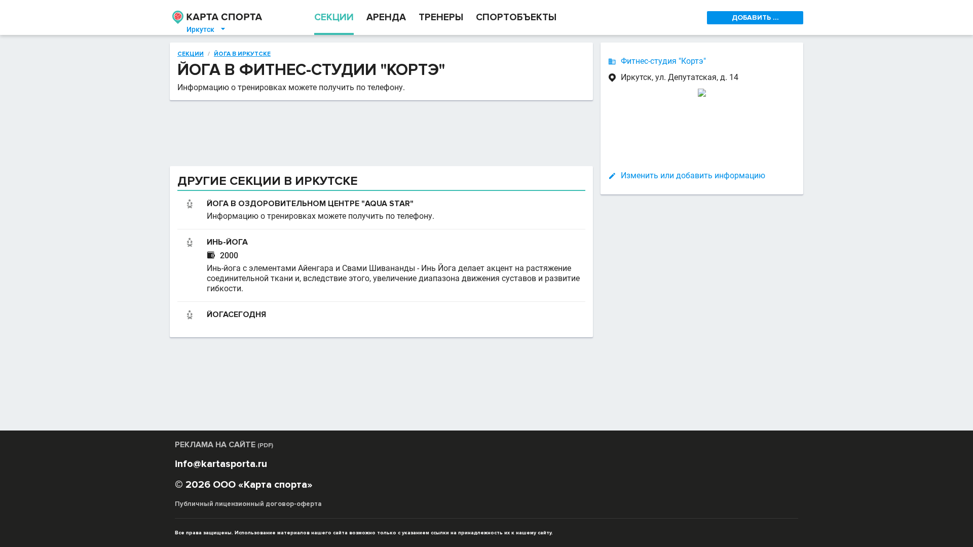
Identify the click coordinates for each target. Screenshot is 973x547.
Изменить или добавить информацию (693, 175)
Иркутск (206, 29)
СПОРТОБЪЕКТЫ (516, 17)
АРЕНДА (386, 17)
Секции (190, 54)
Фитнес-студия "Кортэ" (663, 61)
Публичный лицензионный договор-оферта (248, 504)
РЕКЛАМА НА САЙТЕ (224, 445)
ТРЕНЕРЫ (441, 17)
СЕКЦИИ (334, 17)
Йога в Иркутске (242, 54)
